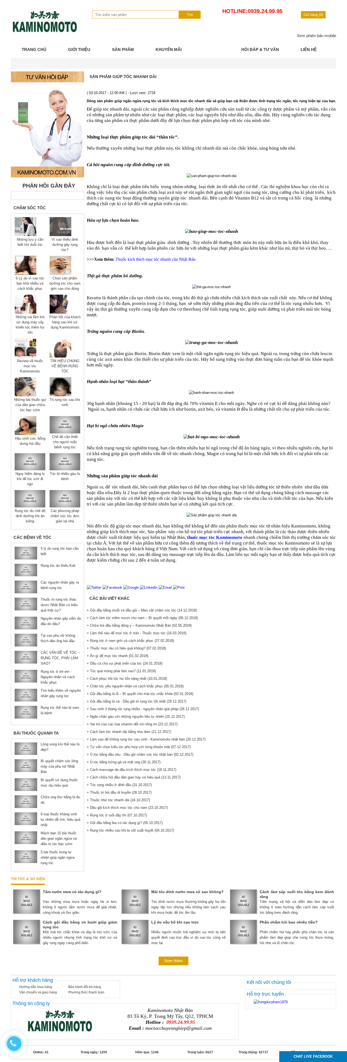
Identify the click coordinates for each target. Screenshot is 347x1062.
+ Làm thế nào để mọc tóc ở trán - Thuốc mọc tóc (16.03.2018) (136, 633)
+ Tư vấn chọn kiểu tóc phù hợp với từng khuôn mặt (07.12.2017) (139, 747)
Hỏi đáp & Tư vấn (260, 49)
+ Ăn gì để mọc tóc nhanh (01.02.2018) (117, 656)
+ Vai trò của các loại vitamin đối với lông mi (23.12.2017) (132, 724)
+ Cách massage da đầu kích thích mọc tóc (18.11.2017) (131, 770)
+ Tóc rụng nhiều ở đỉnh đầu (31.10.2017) (119, 785)
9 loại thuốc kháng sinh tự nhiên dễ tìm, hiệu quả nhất (60, 819)
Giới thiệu (79, 49)
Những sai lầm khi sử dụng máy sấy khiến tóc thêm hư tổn (30, 324)
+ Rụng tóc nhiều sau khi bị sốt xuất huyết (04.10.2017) (130, 830)
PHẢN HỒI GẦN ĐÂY (49, 186)
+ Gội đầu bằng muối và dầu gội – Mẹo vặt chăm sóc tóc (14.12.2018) (142, 610)
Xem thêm (173, 960)
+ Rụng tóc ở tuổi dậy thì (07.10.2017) (117, 815)
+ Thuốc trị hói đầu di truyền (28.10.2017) (119, 792)
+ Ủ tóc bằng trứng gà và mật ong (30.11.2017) (123, 762)
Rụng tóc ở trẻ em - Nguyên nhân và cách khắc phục (58, 677)
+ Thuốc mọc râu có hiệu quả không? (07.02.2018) (126, 648)
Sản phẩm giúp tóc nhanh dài (122, 76)
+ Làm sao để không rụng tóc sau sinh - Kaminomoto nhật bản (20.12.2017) (146, 739)
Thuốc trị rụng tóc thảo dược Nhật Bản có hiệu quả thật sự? (59, 604)
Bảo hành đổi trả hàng (84, 987)
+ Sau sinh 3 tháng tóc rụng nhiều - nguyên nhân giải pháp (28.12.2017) (143, 709)
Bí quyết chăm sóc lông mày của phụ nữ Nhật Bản (59, 766)
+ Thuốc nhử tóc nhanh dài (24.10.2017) (118, 800)
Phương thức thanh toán (86, 992)
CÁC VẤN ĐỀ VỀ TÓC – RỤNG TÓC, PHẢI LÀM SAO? (60, 658)
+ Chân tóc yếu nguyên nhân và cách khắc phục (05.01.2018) (135, 686)
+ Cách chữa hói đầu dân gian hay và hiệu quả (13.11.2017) (134, 777)
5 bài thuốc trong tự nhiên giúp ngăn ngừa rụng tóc (58, 857)
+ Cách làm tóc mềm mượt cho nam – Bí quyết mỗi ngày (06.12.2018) (142, 618)
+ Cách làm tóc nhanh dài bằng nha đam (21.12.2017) (129, 732)
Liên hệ (309, 49)
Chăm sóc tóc (30, 207)
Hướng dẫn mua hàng (35, 987)
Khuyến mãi (169, 49)
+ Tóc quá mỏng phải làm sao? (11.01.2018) (121, 671)
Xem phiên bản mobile (316, 35)
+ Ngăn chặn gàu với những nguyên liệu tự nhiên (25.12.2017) (136, 717)
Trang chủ (34, 49)
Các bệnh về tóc (33, 537)
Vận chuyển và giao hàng (38, 992)
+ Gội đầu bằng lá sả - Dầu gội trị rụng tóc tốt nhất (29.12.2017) (136, 701)
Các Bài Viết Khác (109, 598)
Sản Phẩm (123, 49)
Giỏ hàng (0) (313, 15)
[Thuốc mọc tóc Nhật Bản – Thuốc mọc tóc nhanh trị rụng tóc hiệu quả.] (45, 33)
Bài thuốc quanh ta (36, 733)
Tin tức (211, 49)
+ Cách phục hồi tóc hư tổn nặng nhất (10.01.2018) (127, 679)
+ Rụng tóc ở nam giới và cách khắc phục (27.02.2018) (130, 641)
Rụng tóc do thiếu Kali (58, 566)
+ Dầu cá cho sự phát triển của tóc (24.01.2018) (124, 663)
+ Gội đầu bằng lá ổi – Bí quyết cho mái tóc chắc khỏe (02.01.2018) (140, 694)
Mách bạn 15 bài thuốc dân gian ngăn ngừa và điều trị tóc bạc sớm (59, 838)
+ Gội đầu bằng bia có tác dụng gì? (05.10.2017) (125, 823)
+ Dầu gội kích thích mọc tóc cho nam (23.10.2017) (127, 808)
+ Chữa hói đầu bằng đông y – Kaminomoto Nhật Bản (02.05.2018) (139, 625)
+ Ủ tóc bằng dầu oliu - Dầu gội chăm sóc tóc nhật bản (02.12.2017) (140, 754)
